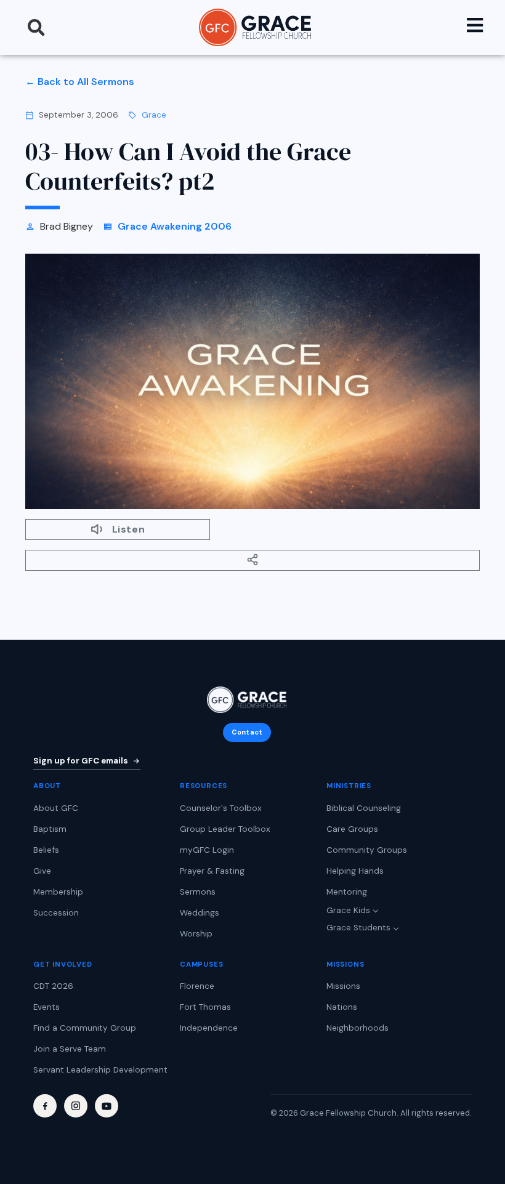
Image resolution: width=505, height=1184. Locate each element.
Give (42, 871)
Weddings (199, 913)
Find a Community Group (84, 1028)
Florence (197, 986)
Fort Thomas (205, 1007)
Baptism (50, 829)
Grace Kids (348, 910)
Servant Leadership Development (100, 1070)
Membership (58, 892)
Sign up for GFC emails (80, 760)
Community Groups (366, 850)
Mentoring (346, 892)
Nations (341, 1007)
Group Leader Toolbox (225, 829)
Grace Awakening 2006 (175, 226)
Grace (154, 115)
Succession (56, 913)
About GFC (55, 808)
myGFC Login (207, 850)
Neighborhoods (357, 1028)
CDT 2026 (53, 986)
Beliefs (46, 850)
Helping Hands (355, 871)
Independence (209, 1028)
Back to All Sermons (86, 81)
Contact (247, 732)
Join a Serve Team (69, 1049)
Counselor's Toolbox (221, 808)
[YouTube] (106, 1106)
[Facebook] (45, 1106)
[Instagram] (75, 1106)
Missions (343, 986)
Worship (196, 933)
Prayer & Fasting (212, 871)
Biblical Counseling (363, 808)
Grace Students (358, 927)
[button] (36, 27)
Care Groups (352, 829)
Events (46, 1007)
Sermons (198, 892)
